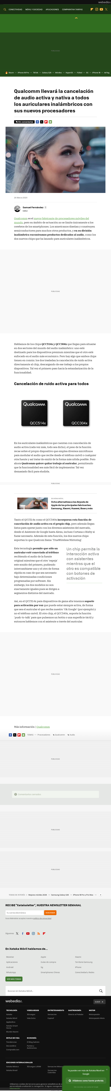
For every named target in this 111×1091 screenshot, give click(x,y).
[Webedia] (104, 2)
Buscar (101, 990)
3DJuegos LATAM (34, 1066)
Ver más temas (14, 979)
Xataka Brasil (11, 1070)
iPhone (78, 967)
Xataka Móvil (11, 1018)
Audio (72, 734)
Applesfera (10, 1022)
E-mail (50, 121)
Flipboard (92, 9)
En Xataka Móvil (57, 498)
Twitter (106, 9)
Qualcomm (20, 218)
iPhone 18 (96, 72)
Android (9, 967)
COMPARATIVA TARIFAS (72, 9)
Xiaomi (78, 956)
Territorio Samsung (83, 962)
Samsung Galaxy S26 (60, 894)
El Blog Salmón (33, 1042)
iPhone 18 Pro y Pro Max (83, 894)
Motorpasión (94, 1014)
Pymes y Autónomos (32, 1046)
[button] (34, 207)
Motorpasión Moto (97, 1018)
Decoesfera (11, 1045)
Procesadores (43, 734)
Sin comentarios (25, 122)
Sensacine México (55, 1066)
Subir (97, 1001)
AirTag (106, 72)
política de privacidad (42, 918)
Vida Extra (31, 1018)
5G (87, 72)
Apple (43, 956)
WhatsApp (11, 972)
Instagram (96, 9)
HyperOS (69, 72)
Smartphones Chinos (50, 972)
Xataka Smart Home (12, 1026)
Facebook (37, 121)
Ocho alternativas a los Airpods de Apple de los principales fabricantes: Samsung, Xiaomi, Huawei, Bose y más (72, 505)
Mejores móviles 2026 (37, 894)
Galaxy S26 (46, 72)
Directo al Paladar (75, 1014)
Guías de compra (48, 962)
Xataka (9, 1014)
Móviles (58, 72)
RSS (39, 933)
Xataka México (12, 1066)
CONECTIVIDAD (15, 9)
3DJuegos (31, 1014)
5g (42, 967)
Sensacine (52, 1014)
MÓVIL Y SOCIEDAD (34, 9)
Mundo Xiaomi (12, 1031)
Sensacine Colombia (52, 1071)
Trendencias (11, 1042)
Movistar (10, 956)
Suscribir (50, 912)
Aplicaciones (12, 962)
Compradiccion (12, 1049)
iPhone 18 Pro (23, 72)
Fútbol (79, 72)
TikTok (35, 72)
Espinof (51, 1018)
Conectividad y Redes (84, 972)
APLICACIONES (52, 9)
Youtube (101, 9)
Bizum (11, 72)
